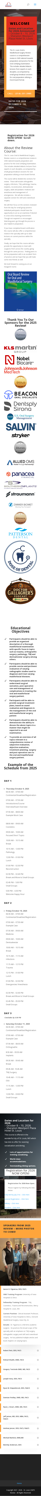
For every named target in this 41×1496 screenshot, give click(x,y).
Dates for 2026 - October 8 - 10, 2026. (18, 104)
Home (19, 1483)
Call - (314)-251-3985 (19, 93)
